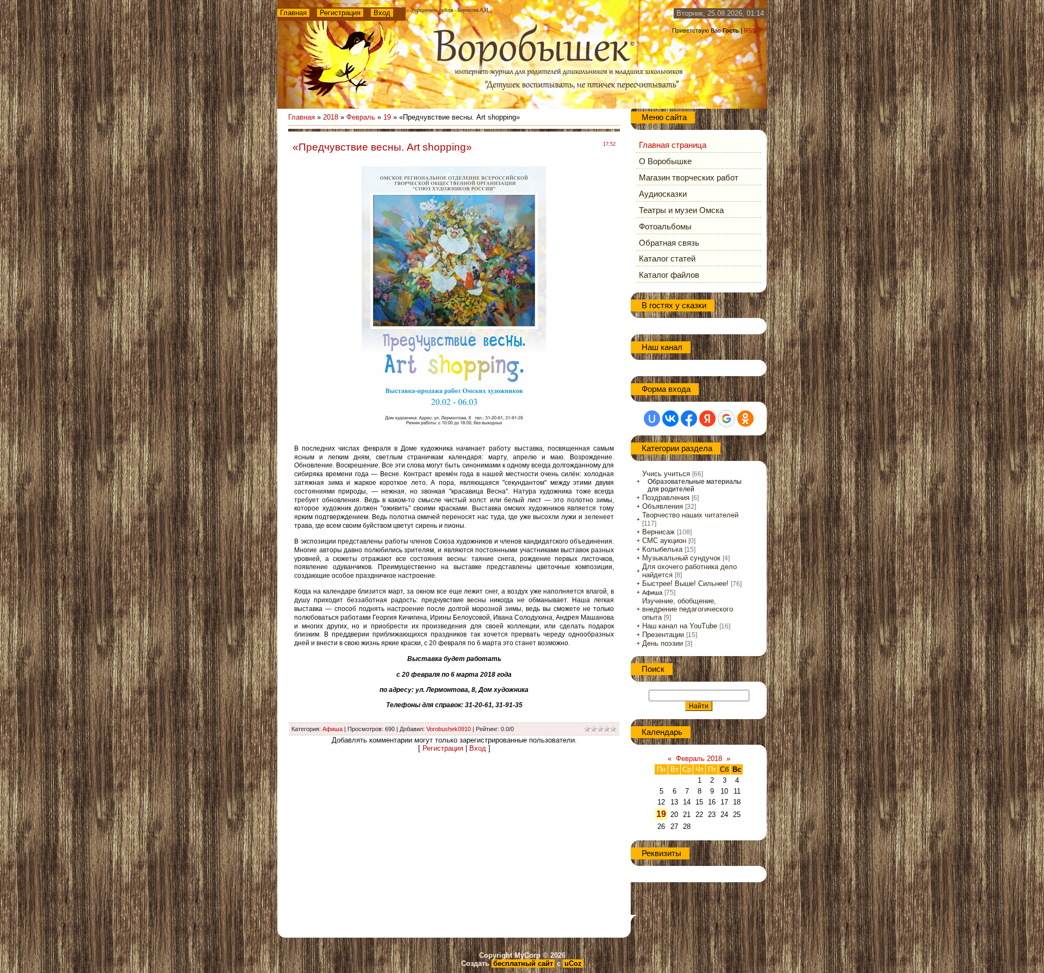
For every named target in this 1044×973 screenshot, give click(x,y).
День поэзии (662, 643)
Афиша (332, 729)
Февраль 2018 (699, 758)
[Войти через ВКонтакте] (670, 418)
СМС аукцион (664, 541)
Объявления (662, 506)
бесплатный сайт (523, 963)
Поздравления (665, 498)
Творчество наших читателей (690, 515)
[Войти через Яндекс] (707, 418)
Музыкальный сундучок (681, 558)
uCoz (573, 963)
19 (387, 117)
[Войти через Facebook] (689, 418)
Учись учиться (666, 474)
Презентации (663, 635)
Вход (382, 13)
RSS (750, 30)
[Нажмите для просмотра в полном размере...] (454, 432)
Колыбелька (662, 549)
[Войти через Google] (726, 418)
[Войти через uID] (652, 418)
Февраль (360, 117)
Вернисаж (658, 532)
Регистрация (340, 13)
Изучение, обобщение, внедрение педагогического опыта (687, 609)
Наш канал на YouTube (679, 626)
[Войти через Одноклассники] (745, 418)
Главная (293, 13)
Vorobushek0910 (448, 729)
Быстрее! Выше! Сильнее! (685, 583)
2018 (330, 117)
